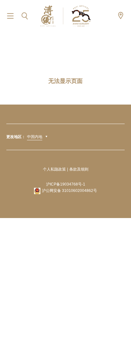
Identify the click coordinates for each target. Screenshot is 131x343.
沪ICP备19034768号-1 (65, 184)
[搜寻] (25, 16)
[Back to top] (118, 323)
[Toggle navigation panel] (10, 16)
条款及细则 (78, 169)
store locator (121, 15)
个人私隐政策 (54, 169)
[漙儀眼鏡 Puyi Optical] (65, 15)
